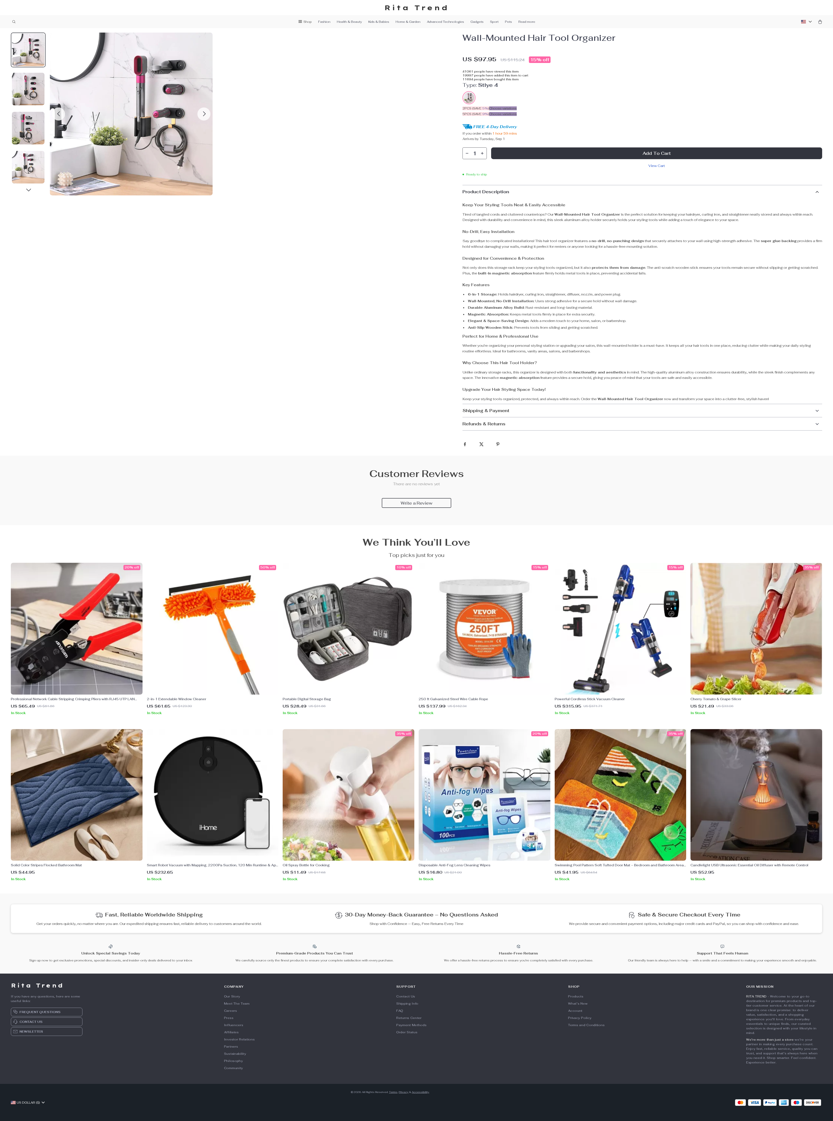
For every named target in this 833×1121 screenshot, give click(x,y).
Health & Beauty (349, 22)
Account (575, 1011)
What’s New (578, 1003)
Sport (494, 22)
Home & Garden (408, 22)
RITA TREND (756, 996)
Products (576, 996)
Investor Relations (239, 1039)
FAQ (399, 1011)
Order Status (406, 1032)
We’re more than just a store (770, 1040)
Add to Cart (657, 153)
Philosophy (233, 1061)
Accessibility (420, 1092)
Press (229, 1018)
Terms (393, 1092)
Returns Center (409, 1018)
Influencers (233, 1025)
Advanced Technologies (445, 22)
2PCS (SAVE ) (475, 108)
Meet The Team (237, 1003)
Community (233, 1068)
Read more (526, 22)
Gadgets (477, 22)
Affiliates (231, 1032)
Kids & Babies (378, 22)
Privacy (403, 1092)
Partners (231, 1046)
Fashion (324, 22)
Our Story (232, 996)
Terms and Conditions (586, 1025)
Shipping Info (407, 1003)
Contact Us (405, 996)
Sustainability (235, 1054)
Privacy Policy (580, 1018)
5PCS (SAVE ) (475, 114)
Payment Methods (411, 1025)
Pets (508, 22)
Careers (230, 1011)
